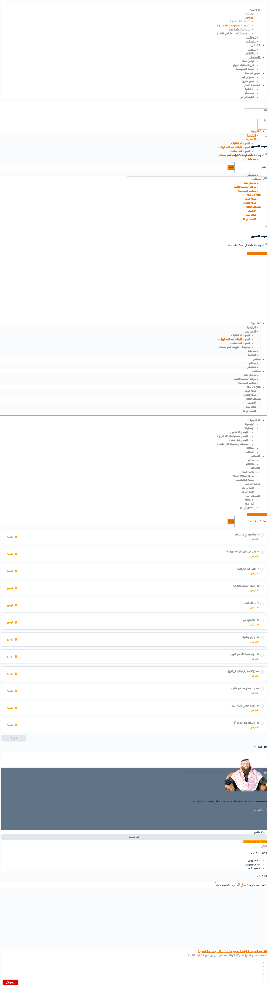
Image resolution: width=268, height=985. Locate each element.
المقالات (252, 355)
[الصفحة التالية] (4, 738)
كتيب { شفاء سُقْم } (240, 151)
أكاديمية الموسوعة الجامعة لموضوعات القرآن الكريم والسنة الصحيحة (232, 951)
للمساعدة (256, 371)
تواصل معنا (250, 375)
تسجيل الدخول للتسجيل (255, 841)
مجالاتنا (252, 159)
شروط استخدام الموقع (245, 379)
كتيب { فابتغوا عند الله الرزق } (234, 147)
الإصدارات (251, 139)
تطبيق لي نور (248, 410)
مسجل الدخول (239, 884)
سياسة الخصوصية (247, 383)
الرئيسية (251, 135)
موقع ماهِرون (249, 395)
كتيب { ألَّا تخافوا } (240, 143)
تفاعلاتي (251, 175)
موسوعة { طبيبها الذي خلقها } (234, 347)
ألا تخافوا (251, 402)
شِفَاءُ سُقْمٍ (251, 406)
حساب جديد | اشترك (257, 514)
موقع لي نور (249, 390)
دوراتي (252, 363)
